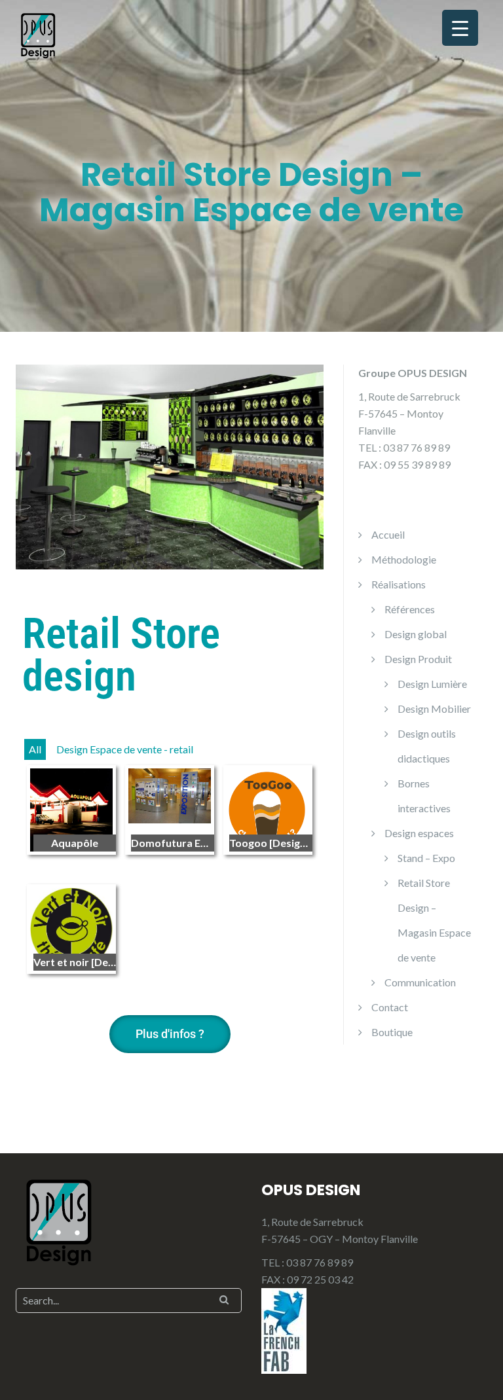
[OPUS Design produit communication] (39, 34)
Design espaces (419, 833)
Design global (415, 634)
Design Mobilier (434, 708)
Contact (389, 1007)
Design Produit (418, 659)
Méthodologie (403, 559)
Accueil (388, 534)
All (35, 749)
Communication (420, 982)
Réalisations (398, 584)
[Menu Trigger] (460, 28)
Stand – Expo (426, 858)
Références (409, 609)
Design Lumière (432, 683)
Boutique (392, 1032)
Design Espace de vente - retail (124, 749)
